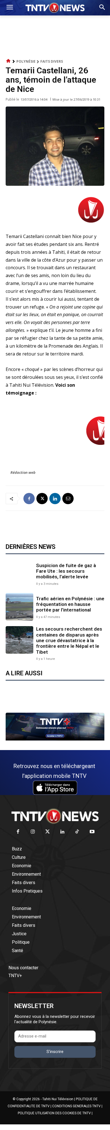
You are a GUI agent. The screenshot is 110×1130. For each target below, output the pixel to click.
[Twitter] (48, 832)
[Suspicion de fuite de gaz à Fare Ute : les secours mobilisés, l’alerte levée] (19, 573)
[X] (42, 498)
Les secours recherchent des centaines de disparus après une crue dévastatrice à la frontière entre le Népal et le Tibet (69, 640)
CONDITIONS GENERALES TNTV (76, 1106)
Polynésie (26, 61)
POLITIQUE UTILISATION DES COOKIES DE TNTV (54, 1113)
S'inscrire (55, 1051)
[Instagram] (33, 832)
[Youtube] (92, 832)
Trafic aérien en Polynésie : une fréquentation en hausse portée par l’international (70, 604)
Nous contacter (23, 967)
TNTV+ (15, 975)
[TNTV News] (55, 816)
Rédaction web (23, 472)
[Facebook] (29, 498)
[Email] (68, 498)
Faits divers (51, 61)
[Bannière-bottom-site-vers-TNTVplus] (55, 739)
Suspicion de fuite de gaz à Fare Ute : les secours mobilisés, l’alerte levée (66, 571)
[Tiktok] (77, 832)
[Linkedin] (55, 498)
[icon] (8, 61)
